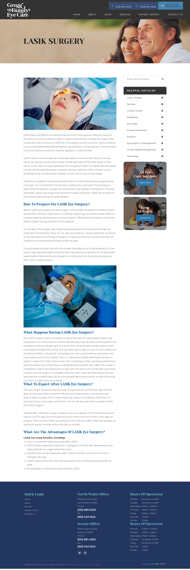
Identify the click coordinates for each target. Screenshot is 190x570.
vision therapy (134, 98)
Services (125, 14)
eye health (132, 124)
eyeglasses (132, 117)
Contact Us (175, 14)
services (131, 104)
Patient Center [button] (148, 14)
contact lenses (134, 111)
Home (76, 14)
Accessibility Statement (72, 565)
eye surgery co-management (141, 143)
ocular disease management (141, 150)
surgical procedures (137, 130)
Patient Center (31, 510)
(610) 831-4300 (148, 7)
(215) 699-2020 (123, 7)
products (131, 137)
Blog (108, 14)
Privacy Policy (88, 565)
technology (133, 156)
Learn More (145, 182)
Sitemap (97, 565)
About (92, 14)
